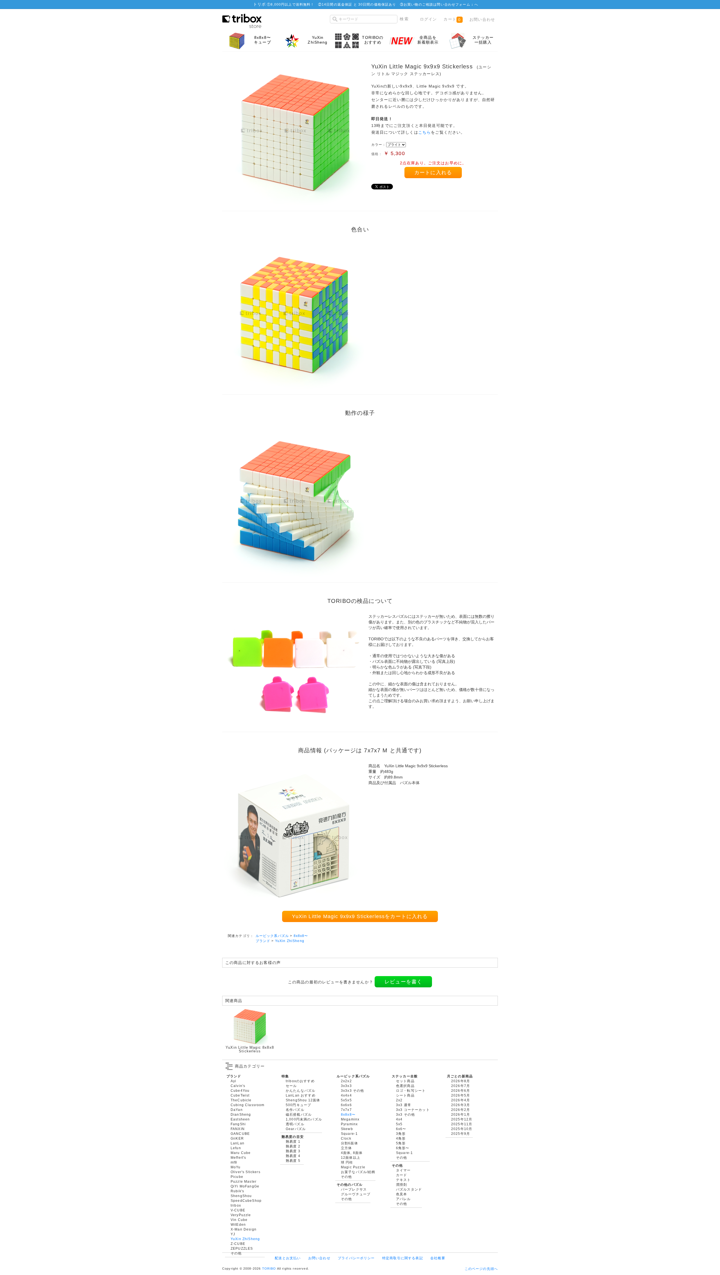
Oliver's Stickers (245, 1172)
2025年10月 (461, 1129)
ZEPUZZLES (242, 1248)
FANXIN (238, 1129)
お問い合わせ (482, 19)
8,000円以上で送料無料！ (292, 4)
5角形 (401, 1143)
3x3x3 (346, 1086)
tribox (236, 1205)
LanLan (237, 1143)
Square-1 (349, 1133)
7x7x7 (346, 1109)
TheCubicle (241, 1100)
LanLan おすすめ (301, 1095)
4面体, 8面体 (352, 1153)
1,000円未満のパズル (304, 1119)
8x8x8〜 (301, 936)
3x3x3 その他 (352, 1090)
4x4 (399, 1119)
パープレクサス (354, 1189)
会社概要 (437, 1258)
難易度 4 (293, 1156)
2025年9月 (460, 1133)
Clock (346, 1138)
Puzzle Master (243, 1181)
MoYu (236, 1167)
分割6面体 (349, 1143)
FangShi (238, 1124)
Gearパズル (296, 1129)
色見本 (401, 1194)
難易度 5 (293, 1160)
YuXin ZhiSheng (289, 941)
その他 (236, 1253)
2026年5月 (460, 1095)
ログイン (428, 19)
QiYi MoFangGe (245, 1186)
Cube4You (240, 1090)
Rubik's (237, 1191)
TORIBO (269, 1268)
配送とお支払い (288, 1258)
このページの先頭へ (481, 1268)
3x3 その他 (405, 1114)
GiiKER (237, 1138)
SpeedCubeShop (246, 1200)
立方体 (346, 1148)
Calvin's (238, 1086)
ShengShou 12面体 (303, 1100)
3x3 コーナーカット (413, 1109)
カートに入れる (433, 172)
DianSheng (241, 1114)
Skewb (347, 1129)
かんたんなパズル (300, 1090)
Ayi (233, 1081)
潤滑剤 (401, 1184)
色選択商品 (405, 1086)
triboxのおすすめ (300, 1081)
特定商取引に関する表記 (402, 1258)
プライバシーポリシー (356, 1258)
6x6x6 (346, 1105)
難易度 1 (293, 1141)
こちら (424, 132)
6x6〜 (401, 1129)
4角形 (401, 1138)
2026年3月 (460, 1105)
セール (291, 1086)
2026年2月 (460, 1109)
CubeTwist (240, 1095)
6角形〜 (403, 1148)
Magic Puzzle (353, 1167)
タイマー (403, 1170)
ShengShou (241, 1196)
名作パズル (295, 1109)
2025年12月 (461, 1119)
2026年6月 (460, 1090)
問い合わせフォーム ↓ (455, 4)
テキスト (403, 1180)
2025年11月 (461, 1124)
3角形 (401, 1133)
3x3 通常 (403, 1105)
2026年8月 (460, 1081)
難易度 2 (293, 1146)
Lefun (236, 1148)
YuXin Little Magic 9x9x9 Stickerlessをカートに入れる (360, 916)
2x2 (399, 1100)
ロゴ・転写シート (411, 1090)
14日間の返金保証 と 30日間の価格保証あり (359, 4)
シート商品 (405, 1095)
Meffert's (238, 1157)
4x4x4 (346, 1095)
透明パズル (295, 1124)
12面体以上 (350, 1157)
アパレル (403, 1199)
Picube (237, 1176)
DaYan (237, 1109)
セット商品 (405, 1081)
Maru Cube (241, 1153)
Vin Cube (239, 1220)
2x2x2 (346, 1081)
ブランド (263, 941)
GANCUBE (240, 1133)
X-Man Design (243, 1229)
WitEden (238, 1224)
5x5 (399, 1124)
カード (401, 1175)
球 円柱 (347, 1162)
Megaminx (350, 1119)
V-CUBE (238, 1210)
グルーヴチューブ (355, 1194)
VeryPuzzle (241, 1215)
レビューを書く (403, 982)
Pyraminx (349, 1124)
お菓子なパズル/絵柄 (358, 1172)
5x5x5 (346, 1100)
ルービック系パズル (272, 936)
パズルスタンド (409, 1189)
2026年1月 (460, 1114)
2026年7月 (460, 1086)
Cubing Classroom (248, 1105)
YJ (233, 1234)
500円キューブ (298, 1105)
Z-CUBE (238, 1243)
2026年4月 (460, 1100)
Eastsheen (240, 1119)
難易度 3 (293, 1151)
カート (452, 19)
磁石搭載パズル (299, 1114)
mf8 (234, 1162)
